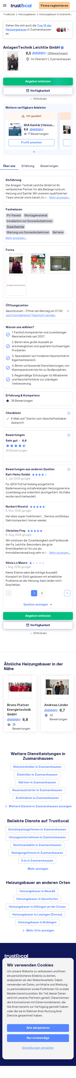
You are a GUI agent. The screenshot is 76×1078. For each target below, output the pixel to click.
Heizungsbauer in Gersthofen (37, 899)
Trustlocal (9, 14)
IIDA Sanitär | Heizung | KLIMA (39, 125)
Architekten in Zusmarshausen (37, 798)
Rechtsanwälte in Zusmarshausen (37, 845)
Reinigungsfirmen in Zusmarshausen (37, 853)
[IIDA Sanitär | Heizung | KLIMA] (15, 129)
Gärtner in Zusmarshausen (37, 782)
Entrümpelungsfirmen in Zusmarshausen (37, 829)
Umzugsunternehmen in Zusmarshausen (37, 837)
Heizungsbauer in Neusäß (37, 891)
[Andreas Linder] (69, 129)
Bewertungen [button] (49, 166)
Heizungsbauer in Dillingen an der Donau (37, 907)
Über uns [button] (9, 166)
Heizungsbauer (27, 14)
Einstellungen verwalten (38, 1048)
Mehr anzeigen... (59, 197)
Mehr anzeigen (38, 869)
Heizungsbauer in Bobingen (37, 922)
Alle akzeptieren (38, 1028)
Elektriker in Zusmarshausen (37, 775)
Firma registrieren (54, 5)
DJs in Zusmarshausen (37, 861)
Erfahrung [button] (28, 166)
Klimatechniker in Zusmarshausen (37, 767)
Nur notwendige (38, 1038)
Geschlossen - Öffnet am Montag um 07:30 (34, 311)
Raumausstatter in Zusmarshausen (37, 790)
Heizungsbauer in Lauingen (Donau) (37, 914)
